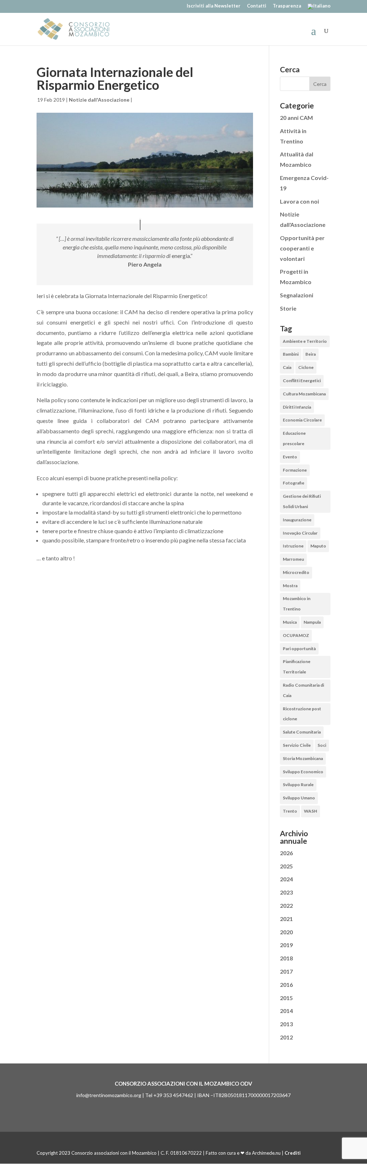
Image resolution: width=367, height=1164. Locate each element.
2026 (286, 852)
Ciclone (306, 367)
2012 (286, 1037)
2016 (286, 984)
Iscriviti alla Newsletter (213, 6)
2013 (286, 1024)
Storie (288, 308)
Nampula (312, 622)
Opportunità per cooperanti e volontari (302, 248)
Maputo (318, 546)
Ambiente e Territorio (305, 341)
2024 (286, 879)
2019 (286, 944)
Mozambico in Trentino (296, 604)
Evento (290, 456)
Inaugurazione (297, 519)
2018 (286, 958)
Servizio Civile (297, 745)
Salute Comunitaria (302, 732)
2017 (286, 971)
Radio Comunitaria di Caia (303, 690)
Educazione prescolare (294, 438)
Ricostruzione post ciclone (302, 714)
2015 (286, 997)
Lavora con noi (299, 201)
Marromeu (293, 559)
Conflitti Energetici (302, 380)
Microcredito (296, 572)
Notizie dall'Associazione (99, 100)
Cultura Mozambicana (304, 393)
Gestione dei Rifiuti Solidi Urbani (302, 501)
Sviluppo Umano (299, 797)
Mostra (290, 585)
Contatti (256, 6)
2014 (286, 1010)
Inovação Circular (300, 533)
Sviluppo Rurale (298, 784)
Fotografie (293, 483)
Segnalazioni (296, 295)
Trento (290, 811)
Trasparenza (287, 6)
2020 (286, 932)
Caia (287, 367)
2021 (286, 918)
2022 (286, 905)
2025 (286, 866)
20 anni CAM (296, 117)
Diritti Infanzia (297, 407)
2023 (286, 892)
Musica (290, 622)
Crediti (293, 1153)
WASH (310, 811)
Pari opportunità (299, 648)
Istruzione (293, 546)
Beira (310, 354)
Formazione (295, 470)
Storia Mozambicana (303, 758)
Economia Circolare (302, 420)
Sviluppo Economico (303, 771)
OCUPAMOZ (296, 635)
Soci (322, 745)
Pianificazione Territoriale (296, 666)
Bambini (291, 354)
